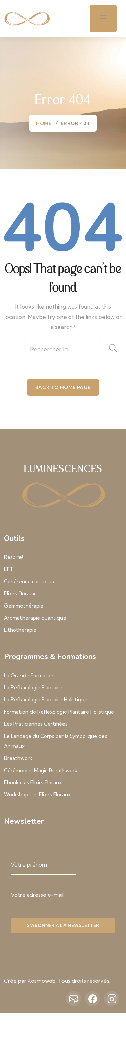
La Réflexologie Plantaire (33, 687)
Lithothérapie (20, 630)
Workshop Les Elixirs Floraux (37, 794)
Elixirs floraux (19, 593)
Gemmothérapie (23, 605)
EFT (8, 569)
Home (43, 123)
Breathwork (18, 758)
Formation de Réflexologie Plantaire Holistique (59, 712)
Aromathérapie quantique (35, 618)
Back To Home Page (63, 387)
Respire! (13, 557)
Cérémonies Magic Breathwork (40, 770)
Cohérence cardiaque (30, 581)
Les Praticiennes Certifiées (36, 724)
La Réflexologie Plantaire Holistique (45, 699)
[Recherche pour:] (63, 351)
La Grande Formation (29, 675)
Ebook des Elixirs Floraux (33, 782)
